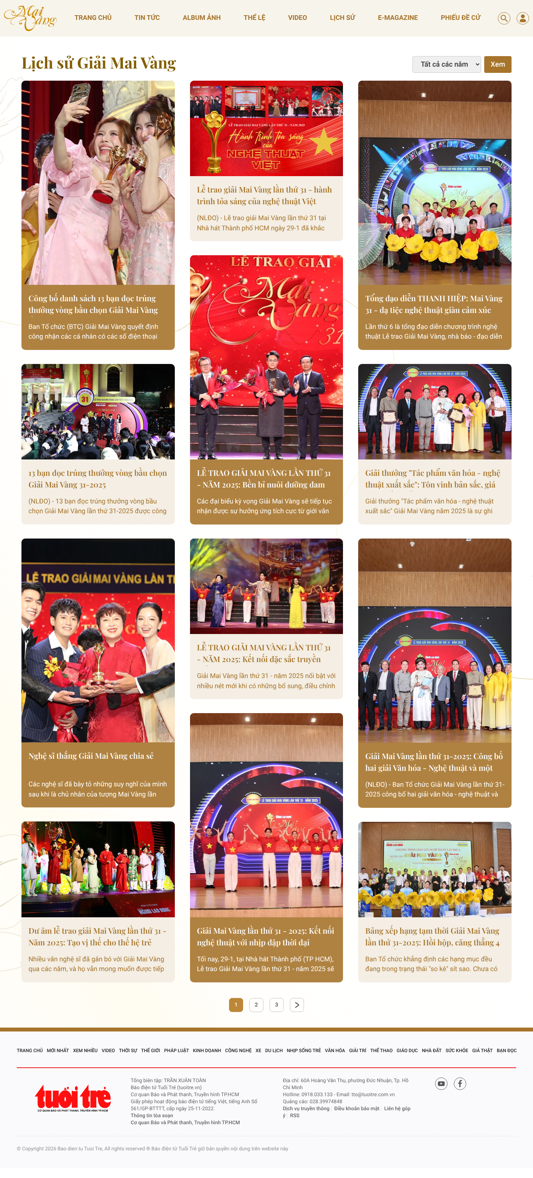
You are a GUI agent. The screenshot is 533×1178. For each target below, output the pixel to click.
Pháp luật (176, 1050)
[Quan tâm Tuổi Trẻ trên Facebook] (460, 1085)
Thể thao (381, 1050)
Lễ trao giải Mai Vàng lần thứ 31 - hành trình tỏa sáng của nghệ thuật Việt (264, 195)
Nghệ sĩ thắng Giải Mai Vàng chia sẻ (91, 756)
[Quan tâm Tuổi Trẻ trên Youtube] (441, 1085)
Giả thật (482, 1050)
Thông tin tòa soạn (152, 1116)
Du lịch (274, 1050)
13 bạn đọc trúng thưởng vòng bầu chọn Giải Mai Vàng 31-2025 (97, 479)
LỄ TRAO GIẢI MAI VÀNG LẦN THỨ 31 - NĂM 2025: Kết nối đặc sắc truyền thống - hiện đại (264, 654)
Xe (258, 1050)
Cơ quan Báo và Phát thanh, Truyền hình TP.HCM (185, 1123)
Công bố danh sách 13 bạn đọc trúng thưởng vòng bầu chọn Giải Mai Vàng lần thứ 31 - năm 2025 (93, 305)
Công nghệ (238, 1050)
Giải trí (357, 1050)
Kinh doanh (207, 1050)
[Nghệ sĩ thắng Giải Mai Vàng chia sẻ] (98, 641)
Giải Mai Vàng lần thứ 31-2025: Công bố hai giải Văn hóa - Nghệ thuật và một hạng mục (434, 763)
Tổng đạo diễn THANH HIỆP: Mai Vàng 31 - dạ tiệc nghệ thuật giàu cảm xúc (434, 304)
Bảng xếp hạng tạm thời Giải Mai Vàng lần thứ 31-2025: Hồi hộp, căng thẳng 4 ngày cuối (432, 937)
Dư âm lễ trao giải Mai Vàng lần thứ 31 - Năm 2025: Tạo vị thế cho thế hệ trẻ (97, 936)
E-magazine (398, 18)
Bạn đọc (507, 1050)
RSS (295, 1116)
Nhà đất (432, 1050)
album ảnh (202, 18)
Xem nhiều (85, 1050)
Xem (497, 64)
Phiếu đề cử (460, 18)
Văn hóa (335, 1050)
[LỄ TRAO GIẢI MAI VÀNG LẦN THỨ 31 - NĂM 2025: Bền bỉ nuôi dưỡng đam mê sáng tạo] (266, 357)
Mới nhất (58, 1050)
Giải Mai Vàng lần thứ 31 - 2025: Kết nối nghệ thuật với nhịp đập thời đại (265, 936)
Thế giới (150, 1050)
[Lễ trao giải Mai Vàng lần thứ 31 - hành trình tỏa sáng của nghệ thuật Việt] (266, 128)
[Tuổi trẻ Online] (74, 1098)
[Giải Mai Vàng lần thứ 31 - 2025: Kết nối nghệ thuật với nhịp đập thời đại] (266, 815)
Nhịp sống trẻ (304, 1050)
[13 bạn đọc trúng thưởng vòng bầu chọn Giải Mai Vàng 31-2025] (98, 411)
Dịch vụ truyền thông (306, 1109)
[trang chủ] (30, 18)
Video (108, 1050)
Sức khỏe (457, 1050)
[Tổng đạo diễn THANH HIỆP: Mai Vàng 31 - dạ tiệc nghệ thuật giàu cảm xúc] (435, 183)
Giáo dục (407, 1050)
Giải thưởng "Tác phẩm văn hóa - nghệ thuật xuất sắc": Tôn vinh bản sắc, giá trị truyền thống (432, 479)
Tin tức (147, 18)
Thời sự (128, 1050)
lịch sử (342, 18)
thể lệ (254, 18)
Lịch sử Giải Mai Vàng (98, 62)
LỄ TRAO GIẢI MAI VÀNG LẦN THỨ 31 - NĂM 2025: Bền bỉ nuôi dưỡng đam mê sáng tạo (264, 479)
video (297, 18)
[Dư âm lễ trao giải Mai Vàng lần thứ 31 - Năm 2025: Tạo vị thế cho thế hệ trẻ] (98, 869)
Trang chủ (93, 18)
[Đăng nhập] (523, 18)
